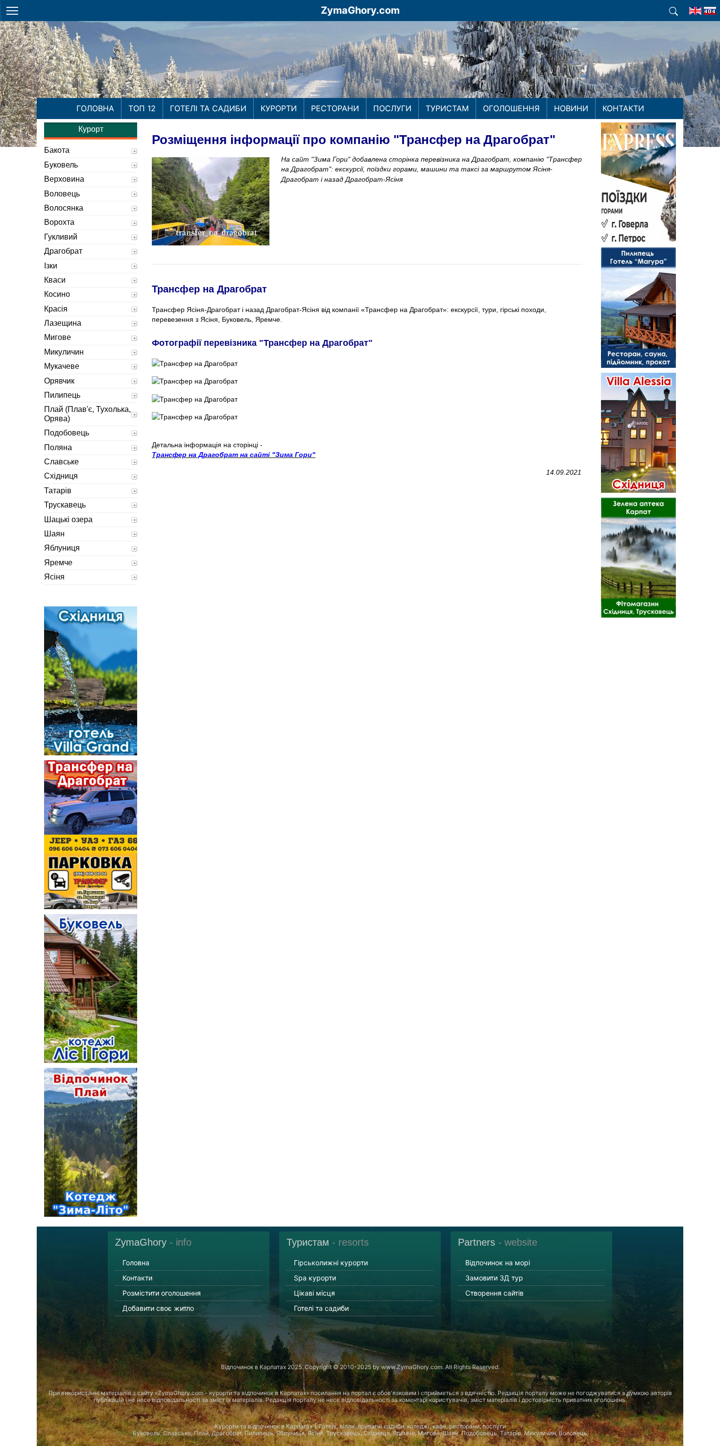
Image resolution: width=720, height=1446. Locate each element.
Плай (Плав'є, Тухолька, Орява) (87, 413)
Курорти (279, 108)
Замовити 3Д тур (494, 1278)
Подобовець (66, 433)
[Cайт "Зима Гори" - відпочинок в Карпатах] (695, 8)
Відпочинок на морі (497, 1262)
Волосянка (63, 208)
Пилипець (62, 395)
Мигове (57, 337)
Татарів (58, 490)
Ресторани (335, 108)
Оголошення (511, 108)
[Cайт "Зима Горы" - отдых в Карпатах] (710, 8)
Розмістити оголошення (161, 1293)
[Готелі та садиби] (673, 10)
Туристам (447, 108)
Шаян (54, 534)
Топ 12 (142, 108)
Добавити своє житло (158, 1308)
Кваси (55, 280)
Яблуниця (62, 548)
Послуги (392, 108)
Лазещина (62, 323)
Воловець (62, 194)
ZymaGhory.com (360, 10)
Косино (57, 294)
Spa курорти (315, 1278)
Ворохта (59, 222)
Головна (95, 108)
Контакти (623, 108)
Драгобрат (63, 251)
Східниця (61, 476)
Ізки (50, 266)
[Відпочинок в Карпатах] (360, 72)
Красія (56, 309)
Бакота (57, 150)
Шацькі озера (68, 519)
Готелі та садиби (208, 108)
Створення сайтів (494, 1293)
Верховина (64, 179)
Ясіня (54, 577)
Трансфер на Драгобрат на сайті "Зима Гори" (233, 454)
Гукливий (60, 237)
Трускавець (65, 505)
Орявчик (59, 381)
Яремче (58, 562)
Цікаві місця (314, 1293)
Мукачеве (61, 366)
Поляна (58, 447)
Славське (61, 462)
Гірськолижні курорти (331, 1262)
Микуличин (64, 352)
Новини (571, 108)
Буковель (61, 165)
